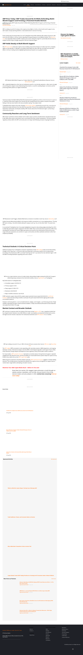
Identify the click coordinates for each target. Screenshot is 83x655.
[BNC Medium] (14, 641)
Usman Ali (62, 93)
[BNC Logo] (14, 628)
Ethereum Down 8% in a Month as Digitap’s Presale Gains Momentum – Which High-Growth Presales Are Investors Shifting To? (36, 611)
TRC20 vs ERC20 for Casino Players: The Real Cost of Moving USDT (22, 488)
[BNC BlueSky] (16, 641)
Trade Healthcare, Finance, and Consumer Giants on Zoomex (21, 517)
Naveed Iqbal (63, 71)
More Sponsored (53, 459)
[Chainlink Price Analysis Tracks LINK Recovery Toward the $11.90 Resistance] (20, 392)
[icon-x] (9, 641)
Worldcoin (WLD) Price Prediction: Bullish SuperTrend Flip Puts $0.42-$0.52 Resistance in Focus (70, 99)
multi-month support (30, 105)
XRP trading (39, 249)
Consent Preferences (66, 637)
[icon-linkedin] (7, 641)
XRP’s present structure (17, 354)
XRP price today (8, 47)
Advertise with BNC (30, 16)
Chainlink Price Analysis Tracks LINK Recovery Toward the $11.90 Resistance (19, 410)
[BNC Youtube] (12, 641)
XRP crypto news (23, 357)
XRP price (46, 344)
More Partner (54, 578)
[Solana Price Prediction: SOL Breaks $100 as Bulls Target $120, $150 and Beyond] (20, 436)
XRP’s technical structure (37, 359)
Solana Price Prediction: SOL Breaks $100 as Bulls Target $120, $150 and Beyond (69, 88)
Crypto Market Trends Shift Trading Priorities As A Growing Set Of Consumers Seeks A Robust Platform (31, 575)
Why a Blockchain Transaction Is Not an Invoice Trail (19, 546)
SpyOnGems (41, 278)
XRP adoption (40, 314)
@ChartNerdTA (28, 81)
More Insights (78, 62)
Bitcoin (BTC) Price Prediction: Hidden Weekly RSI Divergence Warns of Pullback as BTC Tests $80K (69, 78)
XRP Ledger (7, 348)
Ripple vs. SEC (37, 311)
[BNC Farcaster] (18, 641)
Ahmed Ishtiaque (7, 25)
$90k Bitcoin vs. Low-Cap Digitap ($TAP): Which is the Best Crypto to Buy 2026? (35, 590)
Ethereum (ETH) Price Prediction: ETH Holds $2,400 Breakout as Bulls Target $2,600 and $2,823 (69, 110)
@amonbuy (51, 219)
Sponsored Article (24, 584)
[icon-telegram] (5, 641)
